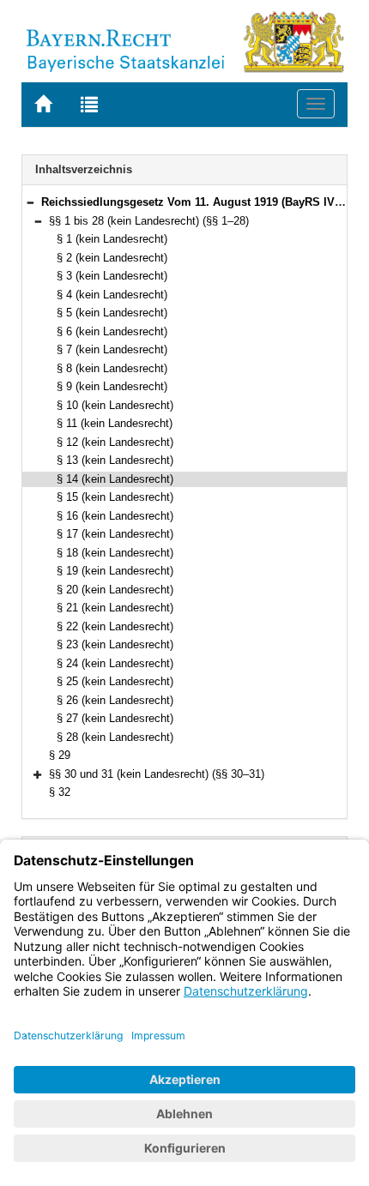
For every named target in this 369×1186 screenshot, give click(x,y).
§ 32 (59, 792)
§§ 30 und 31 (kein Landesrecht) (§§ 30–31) (156, 774)
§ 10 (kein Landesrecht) (115, 405)
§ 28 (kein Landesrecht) (115, 737)
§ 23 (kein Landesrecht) (115, 644)
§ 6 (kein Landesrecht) (112, 331)
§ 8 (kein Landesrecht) (112, 368)
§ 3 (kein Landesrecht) (112, 275)
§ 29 (59, 755)
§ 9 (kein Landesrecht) (112, 386)
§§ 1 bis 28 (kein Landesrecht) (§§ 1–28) (149, 220)
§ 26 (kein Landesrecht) (115, 700)
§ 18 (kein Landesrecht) (115, 552)
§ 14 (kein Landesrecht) (115, 479)
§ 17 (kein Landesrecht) (115, 533)
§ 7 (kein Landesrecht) (112, 349)
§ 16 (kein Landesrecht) (115, 515)
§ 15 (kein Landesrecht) (115, 497)
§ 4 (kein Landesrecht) (112, 294)
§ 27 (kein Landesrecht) (115, 718)
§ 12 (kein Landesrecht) (115, 442)
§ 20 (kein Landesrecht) (115, 589)
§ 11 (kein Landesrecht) (114, 423)
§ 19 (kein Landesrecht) (115, 570)
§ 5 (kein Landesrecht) (112, 312)
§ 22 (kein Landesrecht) (115, 626)
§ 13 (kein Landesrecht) (115, 460)
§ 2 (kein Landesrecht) (112, 257)
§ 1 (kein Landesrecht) (112, 238)
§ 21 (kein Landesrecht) (115, 607)
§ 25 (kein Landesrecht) (115, 681)
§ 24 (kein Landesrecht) (115, 663)
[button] (30, 202)
